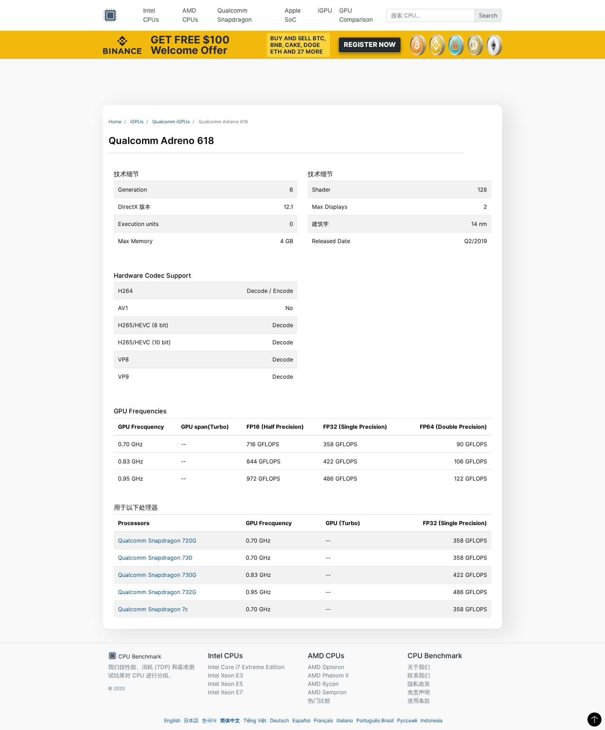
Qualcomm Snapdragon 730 (155, 557)
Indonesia (431, 720)
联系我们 (419, 675)
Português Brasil (375, 720)
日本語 (191, 720)
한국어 (209, 720)
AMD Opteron (326, 666)
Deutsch (279, 720)
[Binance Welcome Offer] (122, 44)
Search (488, 15)
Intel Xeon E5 (225, 683)
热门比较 (319, 700)
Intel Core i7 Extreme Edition (246, 666)
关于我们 (419, 666)
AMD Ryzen (323, 683)
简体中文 (230, 720)
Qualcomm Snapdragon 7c (153, 609)
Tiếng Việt (254, 720)
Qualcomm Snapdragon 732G (157, 591)
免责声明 (419, 692)
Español (301, 720)
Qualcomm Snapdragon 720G (157, 540)
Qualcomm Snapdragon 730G (157, 574)
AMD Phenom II (328, 675)
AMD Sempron (327, 692)
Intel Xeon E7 (225, 692)
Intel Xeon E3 (225, 675)
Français (323, 720)
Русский (407, 720)
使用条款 (419, 700)
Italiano (344, 720)
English (172, 720)
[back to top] (594, 719)
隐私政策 (419, 683)
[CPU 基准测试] (110, 15)
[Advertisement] (302, 81)
